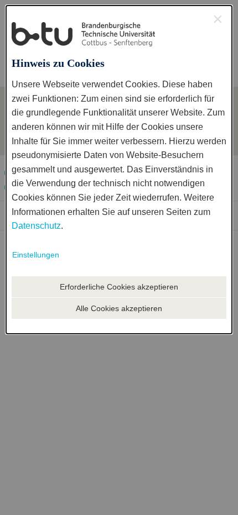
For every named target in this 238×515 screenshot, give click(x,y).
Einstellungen (35, 254)
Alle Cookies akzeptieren (119, 308)
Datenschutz (36, 225)
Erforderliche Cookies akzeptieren (119, 286)
